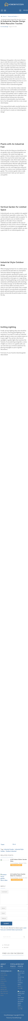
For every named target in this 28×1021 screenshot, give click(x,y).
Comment (4, 891)
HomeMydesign (8, 1015)
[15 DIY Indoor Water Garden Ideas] (5, 864)
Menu (24, 10)
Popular (6, 945)
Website (4, 918)
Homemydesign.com (6, 971)
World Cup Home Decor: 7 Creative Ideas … (21, 981)
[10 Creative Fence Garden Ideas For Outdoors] (5, 877)
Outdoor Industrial (11, 851)
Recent (6, 948)
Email (3, 913)
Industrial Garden (9, 849)
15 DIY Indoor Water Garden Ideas (18, 860)
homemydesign (4, 26)
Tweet (2, 844)
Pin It (14, 844)
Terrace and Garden (16, 865)
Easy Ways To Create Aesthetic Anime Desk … (21, 1001)
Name (3, 908)
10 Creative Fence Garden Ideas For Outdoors (17, 875)
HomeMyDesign (17, 1018)
